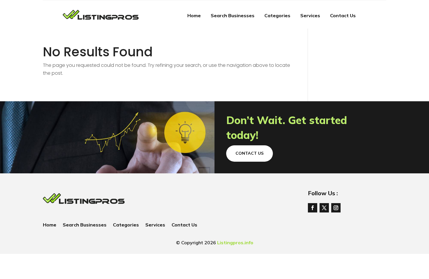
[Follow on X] (324, 207)
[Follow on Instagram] (336, 207)
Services (310, 15)
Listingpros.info (235, 242)
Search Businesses (232, 15)
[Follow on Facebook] (312, 207)
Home (194, 15)
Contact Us (343, 15)
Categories (277, 15)
